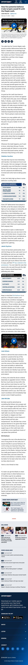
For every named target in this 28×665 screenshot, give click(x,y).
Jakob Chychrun (6, 246)
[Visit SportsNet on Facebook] (12, 648)
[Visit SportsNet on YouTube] (7, 648)
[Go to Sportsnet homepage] (6, 2)
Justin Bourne (5, 13)
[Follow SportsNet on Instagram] (17, 648)
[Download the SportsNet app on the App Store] (6, 617)
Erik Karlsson (16, 295)
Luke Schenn (5, 351)
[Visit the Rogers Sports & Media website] (8, 657)
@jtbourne (13, 13)
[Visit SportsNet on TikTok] (22, 648)
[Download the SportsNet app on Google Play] (17, 617)
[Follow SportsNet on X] (2, 648)
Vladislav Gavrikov (7, 156)
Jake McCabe (5, 398)
